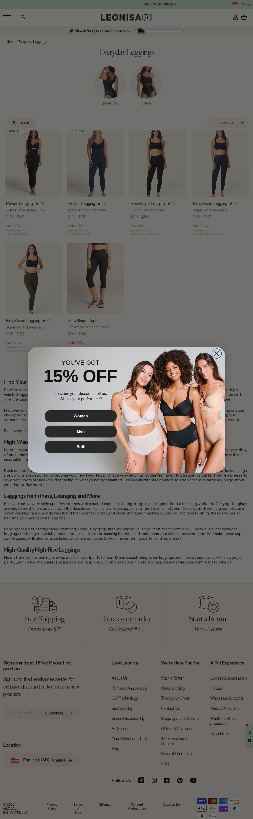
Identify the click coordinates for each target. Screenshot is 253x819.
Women (81, 416)
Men (81, 431)
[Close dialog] (217, 353)
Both (80, 447)
